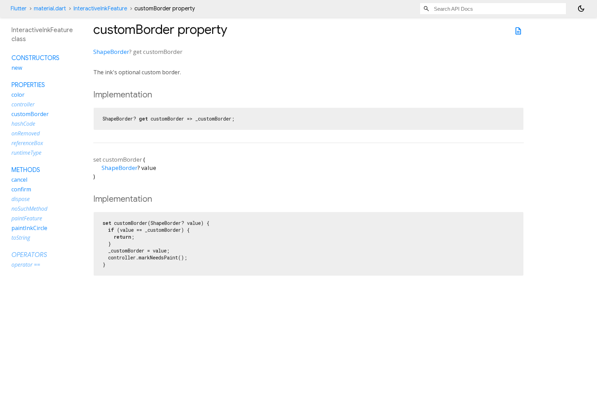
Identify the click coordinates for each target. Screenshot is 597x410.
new (16, 67)
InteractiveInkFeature (100, 8)
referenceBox (27, 143)
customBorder (30, 114)
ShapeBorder (111, 52)
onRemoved (25, 133)
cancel (19, 179)
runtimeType (26, 152)
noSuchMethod (29, 208)
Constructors (35, 58)
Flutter (18, 8)
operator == (25, 264)
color (18, 94)
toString (20, 237)
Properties (28, 85)
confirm (21, 189)
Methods (25, 170)
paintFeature (26, 218)
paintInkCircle (29, 228)
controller (23, 104)
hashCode (23, 123)
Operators (29, 255)
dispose (20, 199)
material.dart (50, 8)
